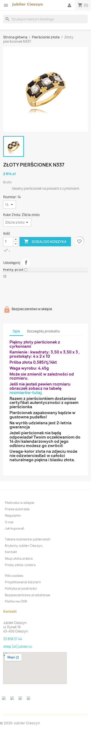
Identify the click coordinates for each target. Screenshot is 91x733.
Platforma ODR (16, 601)
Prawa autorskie (17, 509)
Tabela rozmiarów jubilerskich (28, 539)
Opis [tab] (16, 331)
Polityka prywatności (21, 588)
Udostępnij (26, 262)
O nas (9, 522)
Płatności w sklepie (19, 503)
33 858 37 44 (12, 639)
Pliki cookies (14, 576)
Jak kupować (14, 528)
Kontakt (11, 552)
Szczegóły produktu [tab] (43, 331)
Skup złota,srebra (19, 558)
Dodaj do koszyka (45, 241)
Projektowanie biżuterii (23, 582)
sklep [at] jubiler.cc (17, 646)
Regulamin (13, 515)
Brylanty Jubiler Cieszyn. (24, 546)
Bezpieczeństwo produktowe (27, 595)
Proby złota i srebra (20, 565)
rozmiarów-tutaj (25, 392)
